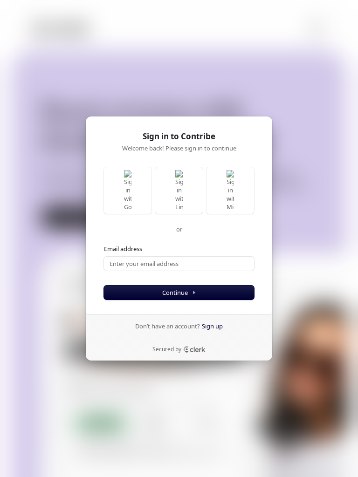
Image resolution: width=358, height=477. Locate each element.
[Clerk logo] (194, 349)
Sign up (212, 326)
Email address (123, 249)
